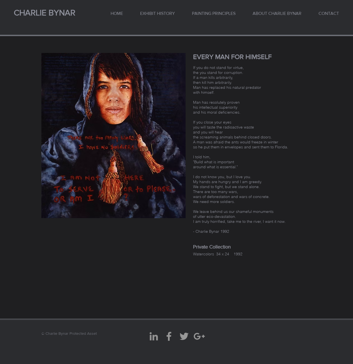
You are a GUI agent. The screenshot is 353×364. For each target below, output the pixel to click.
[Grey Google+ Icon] (199, 336)
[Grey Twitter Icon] (184, 336)
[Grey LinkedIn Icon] (154, 336)
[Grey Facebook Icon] (169, 336)
